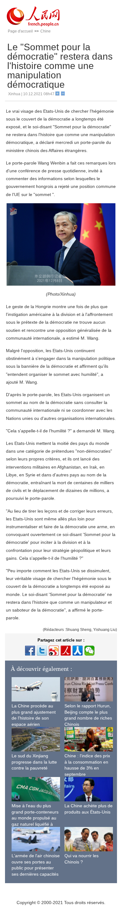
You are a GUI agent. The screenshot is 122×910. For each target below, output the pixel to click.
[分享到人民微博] (66, 651)
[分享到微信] (89, 651)
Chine (45, 31)
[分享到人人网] (78, 651)
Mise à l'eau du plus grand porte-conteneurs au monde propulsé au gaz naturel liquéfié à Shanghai (35, 818)
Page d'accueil (20, 31)
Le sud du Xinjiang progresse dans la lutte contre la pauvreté (34, 761)
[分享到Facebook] (30, 651)
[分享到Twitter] (42, 651)
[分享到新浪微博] (54, 651)
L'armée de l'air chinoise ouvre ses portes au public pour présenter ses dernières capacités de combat (36, 868)
